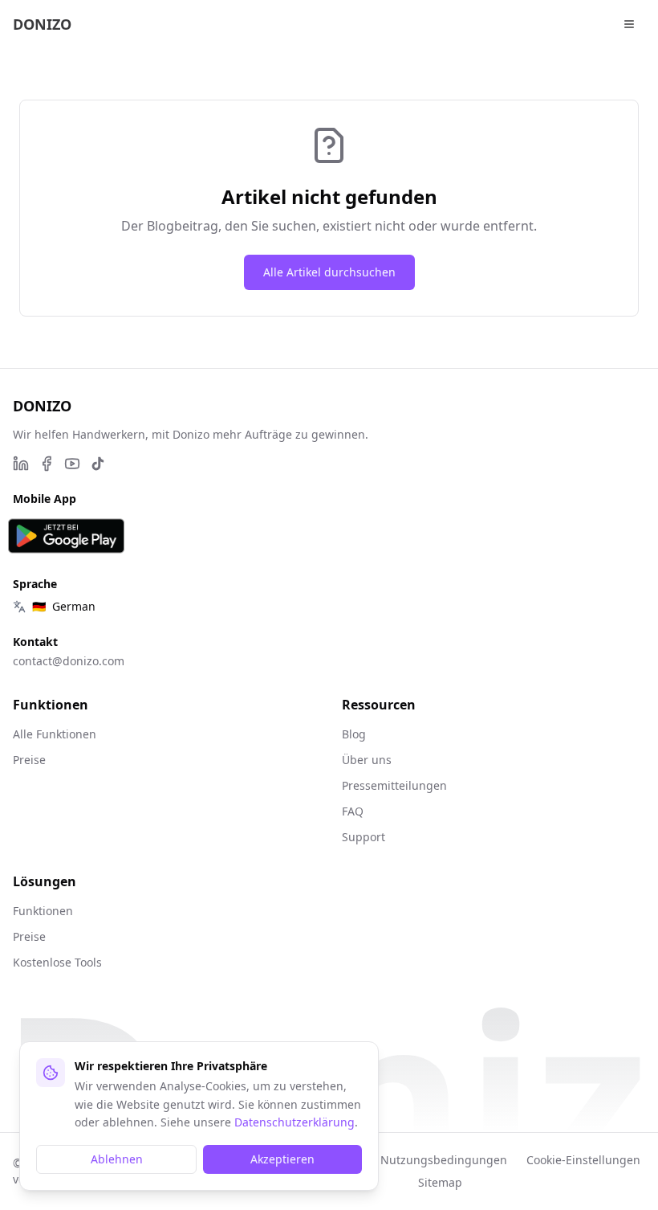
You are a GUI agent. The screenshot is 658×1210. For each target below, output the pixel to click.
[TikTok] (98, 464)
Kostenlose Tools (57, 962)
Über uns (367, 759)
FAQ (353, 811)
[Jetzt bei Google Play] (66, 535)
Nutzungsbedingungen (443, 1159)
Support (363, 836)
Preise (29, 759)
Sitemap (440, 1182)
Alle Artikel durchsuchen (329, 272)
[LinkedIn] (21, 464)
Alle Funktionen (54, 734)
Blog (354, 734)
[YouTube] (72, 464)
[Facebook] (47, 464)
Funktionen (43, 910)
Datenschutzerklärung (294, 1122)
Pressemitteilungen (394, 785)
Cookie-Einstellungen (583, 1159)
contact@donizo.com (68, 660)
